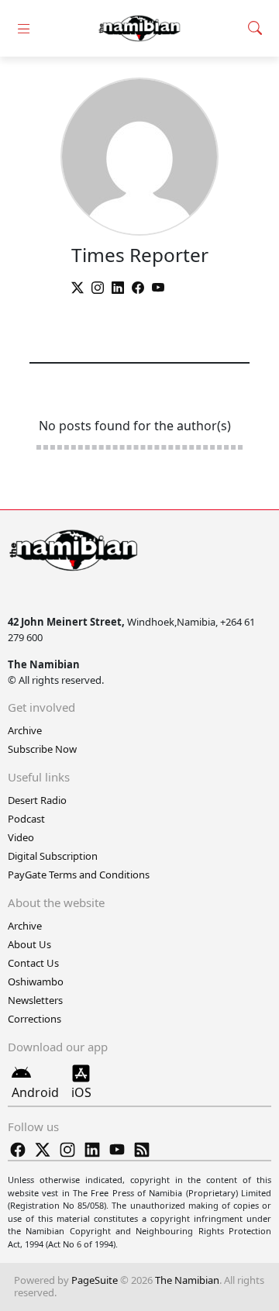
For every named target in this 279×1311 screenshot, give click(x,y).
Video (21, 837)
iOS (81, 1092)
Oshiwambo (36, 981)
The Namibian (187, 1280)
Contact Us (33, 963)
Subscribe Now (42, 749)
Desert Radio (37, 800)
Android (35, 1092)
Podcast (26, 819)
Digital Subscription (53, 856)
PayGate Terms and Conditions (79, 874)
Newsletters (35, 1000)
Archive (25, 730)
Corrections (34, 1019)
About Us (29, 944)
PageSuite (94, 1280)
